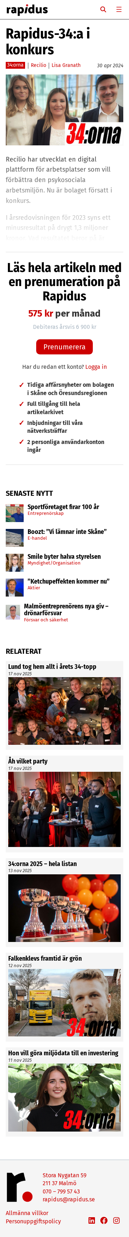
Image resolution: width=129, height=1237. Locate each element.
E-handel (37, 538)
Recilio (38, 65)
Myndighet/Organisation (54, 563)
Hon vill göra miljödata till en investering (63, 1053)
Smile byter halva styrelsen (64, 557)
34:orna (15, 65)
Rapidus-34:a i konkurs (48, 42)
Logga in (96, 366)
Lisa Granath (66, 65)
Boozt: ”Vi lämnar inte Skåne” (67, 532)
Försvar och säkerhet (46, 619)
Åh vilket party (28, 761)
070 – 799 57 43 (61, 1191)
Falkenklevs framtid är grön (45, 958)
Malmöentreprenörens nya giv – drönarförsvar (66, 610)
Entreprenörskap (46, 513)
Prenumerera (64, 347)
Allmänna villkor (27, 1213)
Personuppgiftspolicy (33, 1221)
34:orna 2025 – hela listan (42, 864)
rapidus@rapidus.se (69, 1199)
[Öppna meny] (119, 9)
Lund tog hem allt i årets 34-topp (52, 667)
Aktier (34, 587)
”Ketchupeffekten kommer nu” (69, 581)
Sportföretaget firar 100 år (63, 507)
